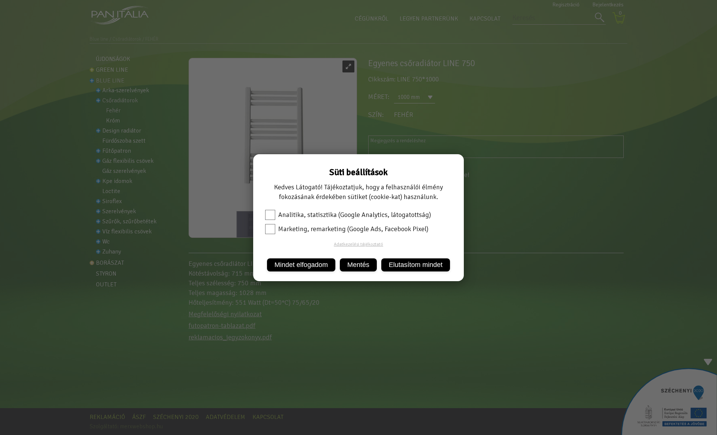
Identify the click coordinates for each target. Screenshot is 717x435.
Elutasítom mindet (416, 264)
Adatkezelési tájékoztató (358, 244)
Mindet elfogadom (301, 264)
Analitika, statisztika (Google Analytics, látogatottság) (354, 214)
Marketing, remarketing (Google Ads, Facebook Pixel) (353, 229)
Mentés (358, 264)
